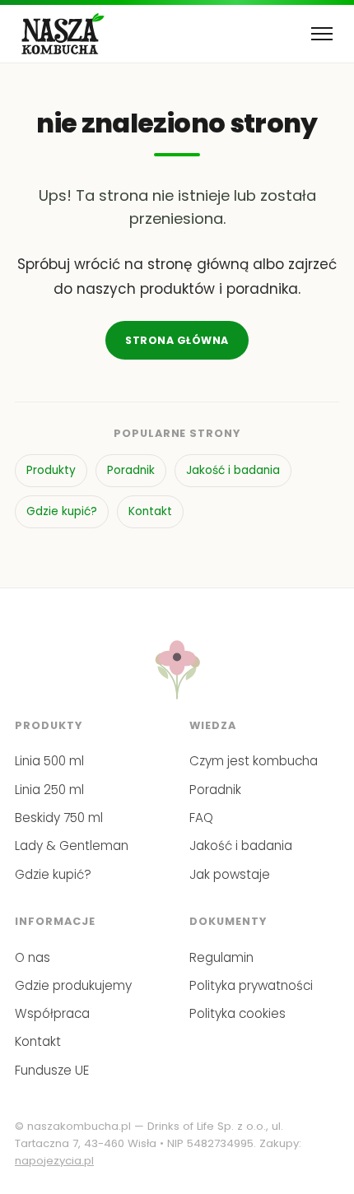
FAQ (201, 817)
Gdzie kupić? (61, 511)
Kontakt (150, 511)
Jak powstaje (229, 874)
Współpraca (52, 1013)
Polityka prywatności (251, 985)
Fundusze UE (52, 1070)
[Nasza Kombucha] (63, 33)
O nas (32, 957)
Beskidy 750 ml (59, 817)
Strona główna (177, 340)
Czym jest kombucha (253, 760)
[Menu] (322, 34)
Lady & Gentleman (71, 845)
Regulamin (221, 957)
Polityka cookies (237, 1013)
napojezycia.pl (54, 1160)
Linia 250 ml (49, 789)
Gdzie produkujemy (73, 985)
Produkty (51, 470)
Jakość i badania (233, 470)
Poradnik (131, 470)
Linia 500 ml (49, 760)
